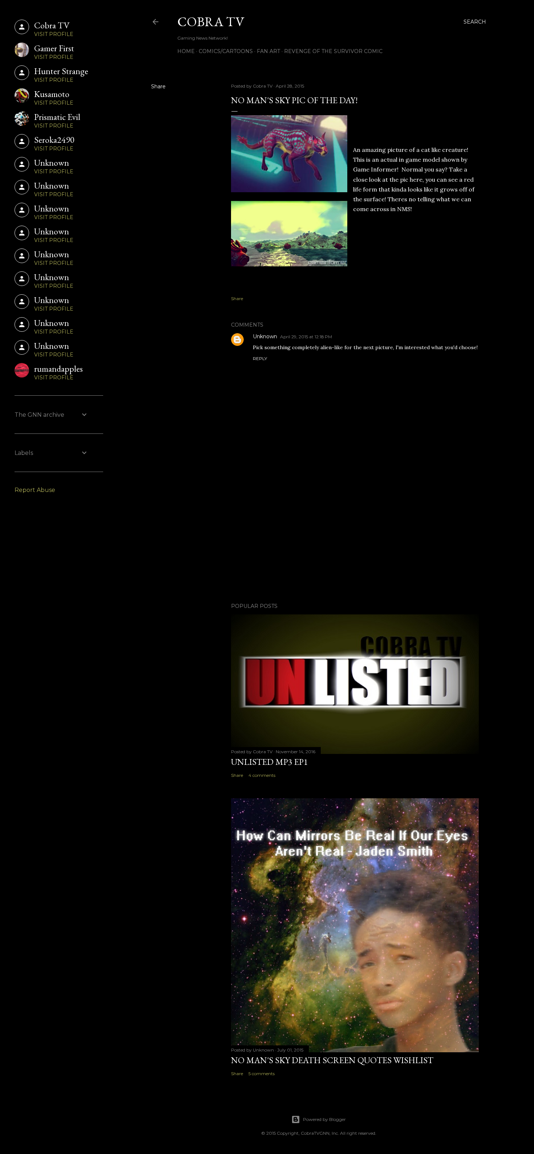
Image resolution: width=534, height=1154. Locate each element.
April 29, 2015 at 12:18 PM (306, 336)
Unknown (265, 336)
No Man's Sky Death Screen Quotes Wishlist (332, 1060)
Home (186, 51)
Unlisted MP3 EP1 (269, 761)
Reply (260, 358)
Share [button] (158, 86)
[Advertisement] (355, 534)
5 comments (261, 1073)
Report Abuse (35, 490)
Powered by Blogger (324, 1119)
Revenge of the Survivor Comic (333, 51)
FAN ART (268, 51)
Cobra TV (210, 21)
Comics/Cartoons (226, 51)
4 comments (261, 775)
